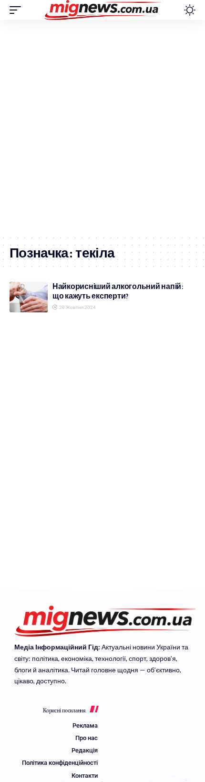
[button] (18, 10)
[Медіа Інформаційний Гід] (103, 10)
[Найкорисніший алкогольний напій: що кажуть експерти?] (29, 297)
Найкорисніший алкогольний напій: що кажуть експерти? (118, 291)
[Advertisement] (102, 127)
